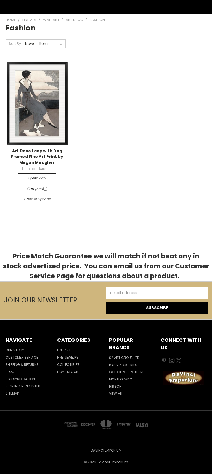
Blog (10, 371)
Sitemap (12, 393)
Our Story (15, 350)
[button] (183, 378)
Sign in (12, 386)
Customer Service (22, 357)
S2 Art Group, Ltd (124, 357)
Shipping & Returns (22, 364)
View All (116, 393)
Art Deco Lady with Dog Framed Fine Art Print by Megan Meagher (37, 156)
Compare (35, 188)
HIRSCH (115, 386)
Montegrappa (121, 379)
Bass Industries (123, 364)
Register (32, 386)
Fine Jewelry (67, 357)
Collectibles (68, 364)
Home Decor (67, 371)
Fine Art (64, 350)
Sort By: (15, 43)
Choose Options (37, 198)
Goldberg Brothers (127, 372)
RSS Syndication (20, 379)
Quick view (37, 177)
